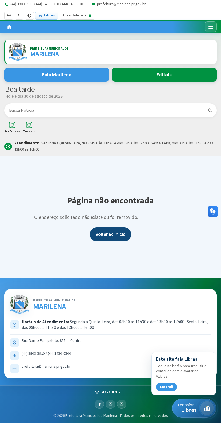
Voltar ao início (111, 234)
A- (19, 15)
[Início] (9, 27)
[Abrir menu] (211, 26)
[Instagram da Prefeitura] (110, 404)
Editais (164, 75)
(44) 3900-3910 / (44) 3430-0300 (46, 353)
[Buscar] (209, 110)
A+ (9, 15)
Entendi (166, 386)
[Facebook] (99, 404)
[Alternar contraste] (29, 16)
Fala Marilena (57, 75)
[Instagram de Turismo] (121, 404)
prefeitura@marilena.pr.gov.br (46, 366)
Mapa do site (113, 392)
